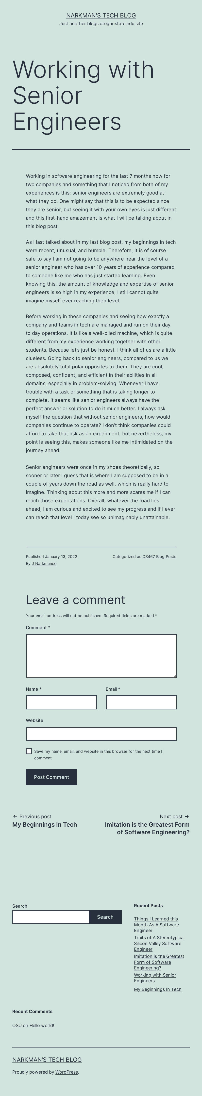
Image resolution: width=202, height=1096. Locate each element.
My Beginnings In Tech (158, 989)
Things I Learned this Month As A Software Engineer (156, 924)
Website (34, 720)
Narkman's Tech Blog (101, 15)
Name (34, 689)
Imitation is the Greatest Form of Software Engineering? (159, 962)
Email (113, 689)
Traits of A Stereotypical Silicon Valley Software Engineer (159, 943)
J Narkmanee (44, 563)
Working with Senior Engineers (155, 977)
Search (19, 906)
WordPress (66, 1072)
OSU (17, 1025)
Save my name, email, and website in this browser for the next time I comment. (98, 754)
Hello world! (42, 1025)
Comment (38, 627)
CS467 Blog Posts (159, 556)
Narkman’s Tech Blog (47, 1059)
